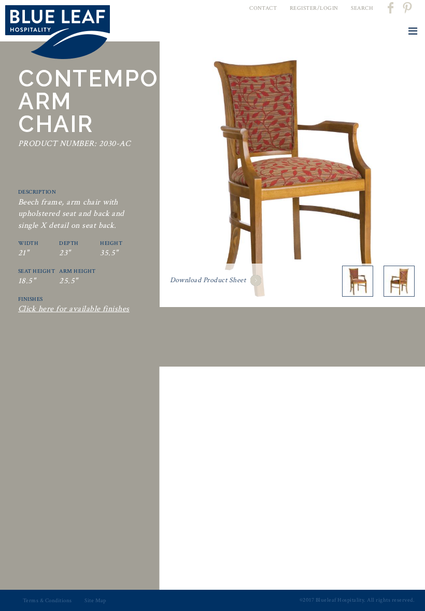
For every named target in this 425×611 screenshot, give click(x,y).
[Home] (57, 34)
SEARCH (362, 8)
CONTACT (263, 8)
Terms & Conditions (47, 600)
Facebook (391, 8)
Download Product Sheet (208, 280)
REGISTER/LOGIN (314, 8)
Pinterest (407, 8)
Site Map (95, 600)
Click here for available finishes (74, 308)
